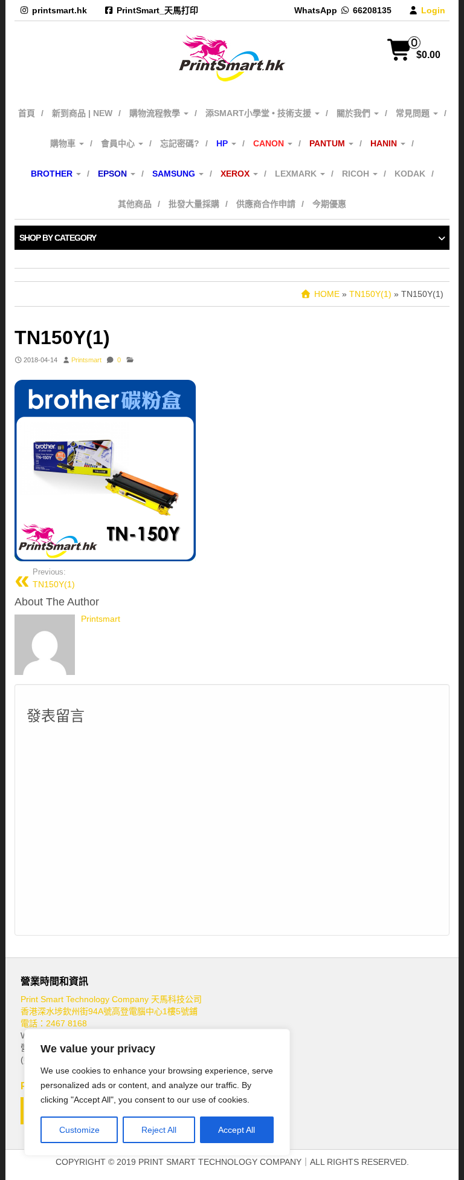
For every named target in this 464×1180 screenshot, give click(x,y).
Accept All (236, 1130)
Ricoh (357, 173)
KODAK (410, 173)
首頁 (26, 113)
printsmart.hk (59, 10)
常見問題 (414, 113)
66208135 (372, 10)
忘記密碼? (179, 143)
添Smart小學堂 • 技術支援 (259, 113)
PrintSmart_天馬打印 (157, 10)
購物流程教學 (155, 113)
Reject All (158, 1130)
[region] (157, 1092)
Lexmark (297, 173)
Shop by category (57, 238)
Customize (79, 1130)
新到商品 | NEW (82, 113)
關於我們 (355, 113)
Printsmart (86, 359)
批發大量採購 (194, 204)
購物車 (64, 143)
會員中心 (119, 143)
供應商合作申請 (265, 204)
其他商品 (135, 204)
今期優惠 (329, 204)
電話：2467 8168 (54, 1023)
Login (433, 10)
